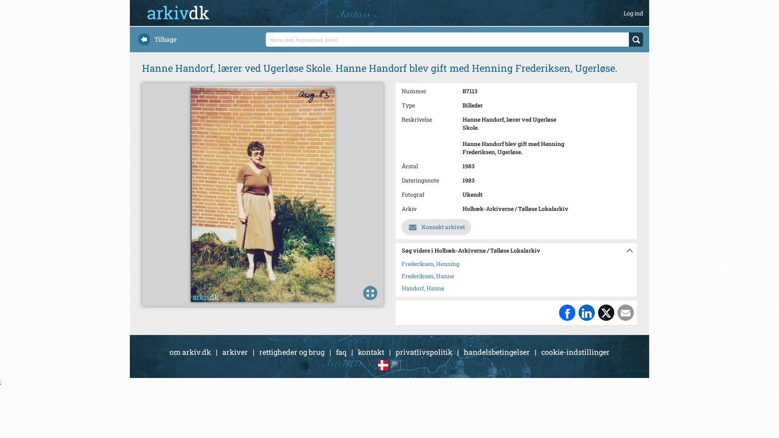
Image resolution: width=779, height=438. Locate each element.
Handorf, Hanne (423, 288)
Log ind (633, 13)
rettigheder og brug (292, 352)
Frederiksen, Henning (430, 264)
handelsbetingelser (497, 352)
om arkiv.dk (190, 352)
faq (341, 352)
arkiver (235, 352)
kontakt (371, 352)
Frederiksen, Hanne (428, 276)
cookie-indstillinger (575, 352)
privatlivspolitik (424, 352)
